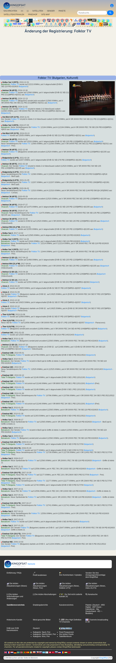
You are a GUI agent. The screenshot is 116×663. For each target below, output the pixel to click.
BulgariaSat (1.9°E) (10, 158)
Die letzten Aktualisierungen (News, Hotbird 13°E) (69, 585)
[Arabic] (50, 652)
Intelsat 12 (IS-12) (9, 258)
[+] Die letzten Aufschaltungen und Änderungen (15, 596)
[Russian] (56, 652)
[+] (22, 11)
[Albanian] (69, 652)
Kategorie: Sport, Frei (41, 632)
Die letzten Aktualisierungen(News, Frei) (40, 585)
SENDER (51, 11)
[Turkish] (53, 652)
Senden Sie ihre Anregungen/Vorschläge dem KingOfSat (95, 575)
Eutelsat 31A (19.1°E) (11, 442)
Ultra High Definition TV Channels (70, 621)
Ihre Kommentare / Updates (70, 575)
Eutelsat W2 (7, 414)
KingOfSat (103, 658)
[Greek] (43, 652)
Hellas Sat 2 (7, 233)
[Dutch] (12, 652)
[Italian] (31, 652)
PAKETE (62, 11)
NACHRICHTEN (10, 11)
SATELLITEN (37, 11)
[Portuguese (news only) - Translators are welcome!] (24, 652)
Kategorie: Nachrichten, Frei (44, 634)
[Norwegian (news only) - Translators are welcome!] (21, 652)
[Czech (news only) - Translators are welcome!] (37, 652)
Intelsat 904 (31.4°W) (11, 227)
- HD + (99, 611)
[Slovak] (40, 652)
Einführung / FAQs (14, 573)
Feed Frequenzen (66, 632)
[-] (27, 11)
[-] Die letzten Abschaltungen (44, 594)
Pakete (88, 605)
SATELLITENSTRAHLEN (14, 14)
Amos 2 (5, 286)
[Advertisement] (58, 54)
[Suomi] (46, 652)
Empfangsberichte (40, 605)
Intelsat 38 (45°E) (9, 90)
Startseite (31, 564)
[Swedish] (18, 652)
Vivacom (4, 92)
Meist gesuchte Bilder (42, 620)
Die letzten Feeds (66, 634)
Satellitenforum (65, 636)
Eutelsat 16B (7, 353)
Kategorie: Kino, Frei (41, 636)
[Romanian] (62, 652)
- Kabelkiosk (93, 608)
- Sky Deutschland (92, 610)
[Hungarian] (65, 652)
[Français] (8, 652)
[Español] (27, 652)
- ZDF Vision (96, 607)
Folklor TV (15, 84)
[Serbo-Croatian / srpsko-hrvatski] (59, 652)
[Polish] (34, 652)
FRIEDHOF (32, 14)
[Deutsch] (15, 652)
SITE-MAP (45, 14)
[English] (5, 652)
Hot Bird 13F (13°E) (10, 117)
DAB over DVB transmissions (13, 629)
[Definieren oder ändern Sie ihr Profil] (112, 6)
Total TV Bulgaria (8, 355)
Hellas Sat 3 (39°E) (10, 82)
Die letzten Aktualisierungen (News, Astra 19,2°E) (95, 585)
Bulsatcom (5, 84)
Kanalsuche (92, 594)
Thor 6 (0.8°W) (8, 314)
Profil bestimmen (40, 575)
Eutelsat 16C (7, 333)
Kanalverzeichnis (66, 605)
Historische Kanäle (14, 620)
